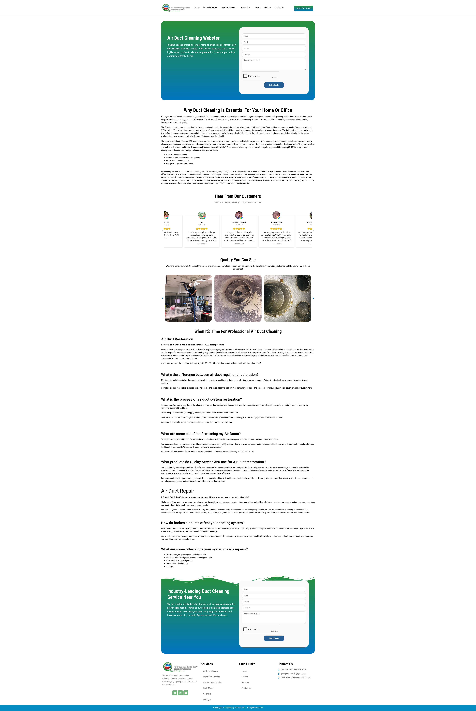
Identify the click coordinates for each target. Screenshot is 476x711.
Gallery (257, 7)
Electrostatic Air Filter (212, 682)
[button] (313, 231)
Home (197, 7)
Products (244, 7)
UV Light (207, 699)
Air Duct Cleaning (210, 7)
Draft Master (208, 688)
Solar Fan (207, 694)
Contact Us (279, 7)
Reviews (267, 7)
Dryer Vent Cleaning (229, 7)
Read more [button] (182, 243)
